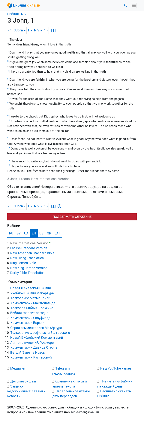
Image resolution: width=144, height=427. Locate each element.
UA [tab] (26, 233)
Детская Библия (23, 381)
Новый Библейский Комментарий (36, 337)
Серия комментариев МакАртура (36, 328)
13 (8, 160)
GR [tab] (49, 233)
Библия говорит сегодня (29, 313)
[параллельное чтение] (53, 30)
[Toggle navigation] (134, 5)
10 (8, 120)
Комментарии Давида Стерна (33, 347)
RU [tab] (11, 233)
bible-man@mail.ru (85, 412)
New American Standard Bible (32, 253)
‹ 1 (10, 30)
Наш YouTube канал (115, 368)
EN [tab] (34, 233)
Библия (13, 14)
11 (8, 138)
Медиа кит (18, 368)
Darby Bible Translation (27, 273)
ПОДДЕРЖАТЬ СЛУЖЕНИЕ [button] (72, 217)
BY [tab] (19, 233)
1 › (46, 30)
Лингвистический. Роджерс (32, 342)
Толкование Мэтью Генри (30, 298)
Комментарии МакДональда (32, 303)
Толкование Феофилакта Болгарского (40, 333)
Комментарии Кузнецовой (31, 357)
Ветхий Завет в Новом (28, 352)
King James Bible (23, 263)
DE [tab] (41, 233)
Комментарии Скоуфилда (30, 318)
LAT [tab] (57, 233)
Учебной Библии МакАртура (32, 293)
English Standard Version (28, 248)
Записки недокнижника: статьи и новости (26, 391)
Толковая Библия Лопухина (31, 308)
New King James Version (28, 268)
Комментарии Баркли (27, 323)
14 (8, 165)
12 (8, 147)
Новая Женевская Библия (30, 288)
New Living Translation (27, 258)
